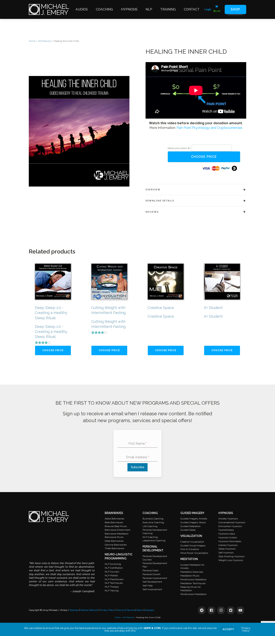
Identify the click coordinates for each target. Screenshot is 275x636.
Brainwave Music (114, 537)
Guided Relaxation (190, 526)
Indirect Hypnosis (228, 545)
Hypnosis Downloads (229, 541)
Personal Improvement (155, 578)
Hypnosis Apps (226, 533)
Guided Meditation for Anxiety (192, 566)
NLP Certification (114, 567)
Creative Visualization (192, 541)
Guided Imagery (192, 513)
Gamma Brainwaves (116, 544)
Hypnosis (129, 9)
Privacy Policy (107, 610)
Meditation (189, 559)
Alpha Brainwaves (114, 518)
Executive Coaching (153, 522)
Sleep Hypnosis (227, 548)
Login (208, 9)
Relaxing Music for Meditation (190, 589)
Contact (192, 9)
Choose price (204, 157)
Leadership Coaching (154, 540)
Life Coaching (150, 526)
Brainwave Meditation (116, 533)
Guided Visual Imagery (193, 545)
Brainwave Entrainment (117, 529)
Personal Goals (150, 570)
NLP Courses (112, 571)
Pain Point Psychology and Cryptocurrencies (209, 128)
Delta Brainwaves (114, 541)
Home (32, 41)
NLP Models (111, 575)
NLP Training (112, 590)
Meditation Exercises (191, 571)
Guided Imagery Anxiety (193, 518)
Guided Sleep (187, 529)
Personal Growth (151, 574)
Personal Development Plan (155, 565)
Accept (228, 629)
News (140, 610)
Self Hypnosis (226, 552)
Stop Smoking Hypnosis (231, 556)
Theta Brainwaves (114, 548)
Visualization (191, 536)
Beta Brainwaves (114, 522)
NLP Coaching (150, 537)
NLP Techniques (114, 583)
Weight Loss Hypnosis (230, 560)
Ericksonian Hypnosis (230, 526)
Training (168, 9)
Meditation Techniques (193, 583)
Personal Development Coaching (155, 531)
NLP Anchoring (113, 564)
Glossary (149, 610)
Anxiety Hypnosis (228, 518)
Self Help (148, 585)
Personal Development (153, 548)
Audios (81, 9)
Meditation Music (190, 575)
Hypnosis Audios (227, 537)
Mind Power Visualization (194, 553)
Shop (235, 9)
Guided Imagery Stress (193, 522)
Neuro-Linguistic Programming (118, 556)
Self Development (152, 581)
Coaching (104, 9)
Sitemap (74, 610)
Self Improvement (152, 589)
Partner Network (89, 610)
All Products (44, 41)
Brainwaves (114, 513)
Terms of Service (126, 610)
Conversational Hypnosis (231, 522)
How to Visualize (189, 549)
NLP (149, 9)
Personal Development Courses (155, 558)
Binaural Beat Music (116, 526)
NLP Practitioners (114, 579)
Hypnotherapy (226, 529)
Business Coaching (153, 518)
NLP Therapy (112, 586)
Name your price (179, 148)
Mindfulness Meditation (193, 579)
